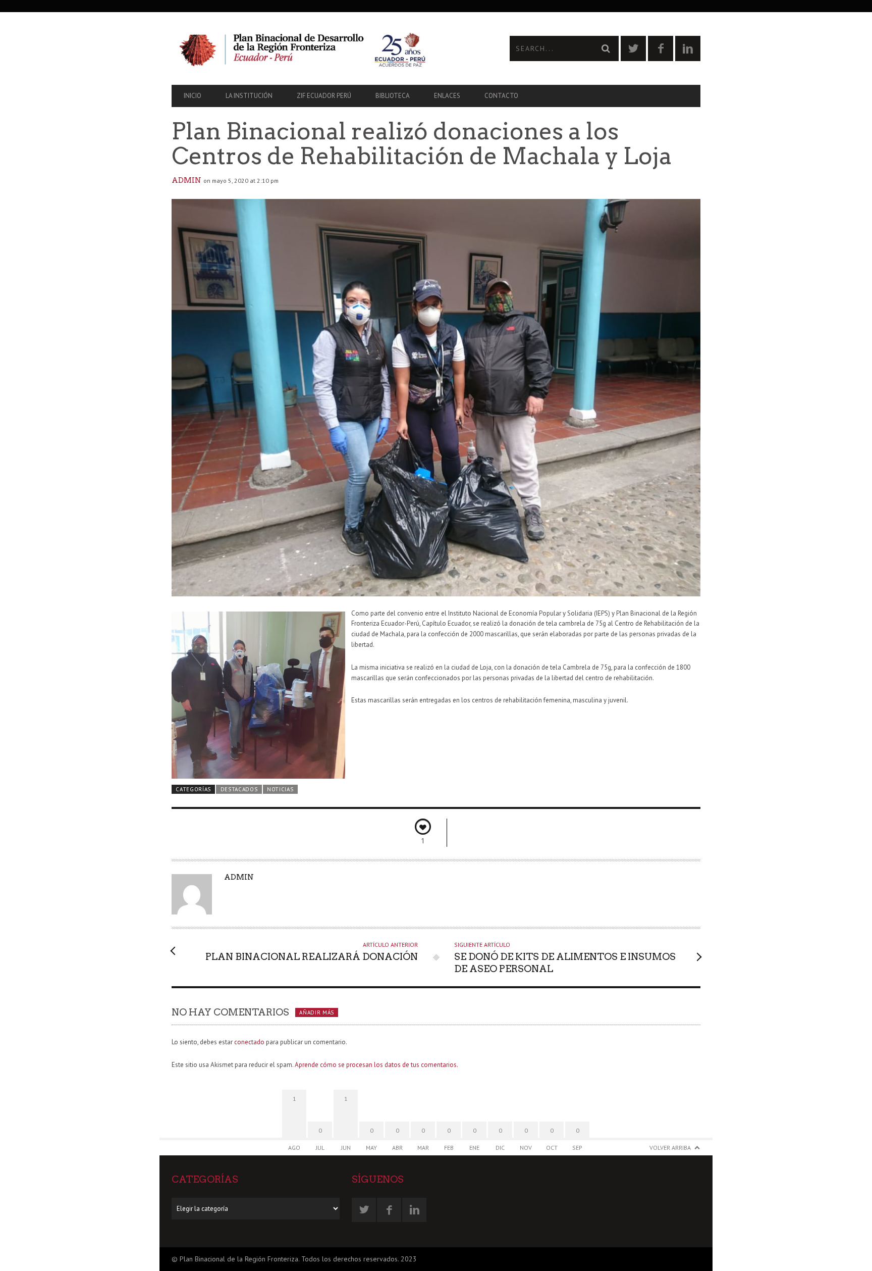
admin (186, 180)
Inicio (192, 95)
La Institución (249, 95)
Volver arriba (670, 1147)
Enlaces (447, 95)
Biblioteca (392, 95)
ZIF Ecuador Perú (324, 95)
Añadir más (316, 1012)
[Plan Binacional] (304, 49)
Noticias (280, 789)
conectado (249, 1042)
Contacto (501, 95)
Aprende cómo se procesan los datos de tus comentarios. (376, 1064)
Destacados (239, 789)
